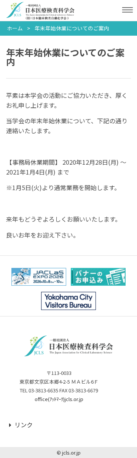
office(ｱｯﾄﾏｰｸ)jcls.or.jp (59, 399)
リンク (23, 424)
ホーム (15, 28)
